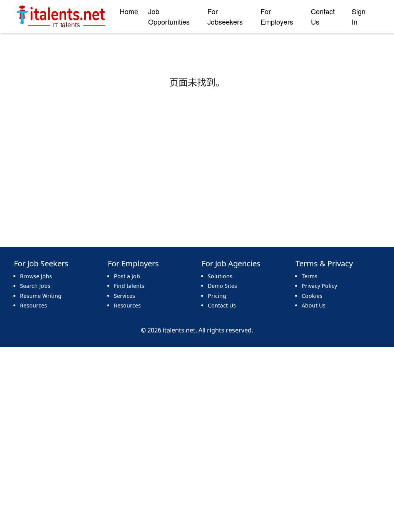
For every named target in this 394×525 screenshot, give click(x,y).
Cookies (312, 295)
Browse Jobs (36, 276)
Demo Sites (222, 285)
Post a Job (127, 276)
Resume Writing (41, 295)
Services (124, 295)
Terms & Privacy (324, 263)
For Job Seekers (41, 263)
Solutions (220, 276)
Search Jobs (35, 285)
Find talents (129, 285)
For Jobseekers (225, 16)
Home (129, 11)
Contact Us (323, 16)
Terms (309, 276)
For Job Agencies (231, 263)
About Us (314, 305)
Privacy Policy (319, 285)
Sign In (359, 16)
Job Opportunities (169, 16)
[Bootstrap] (62, 16)
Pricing (217, 295)
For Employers (276, 16)
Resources (33, 305)
